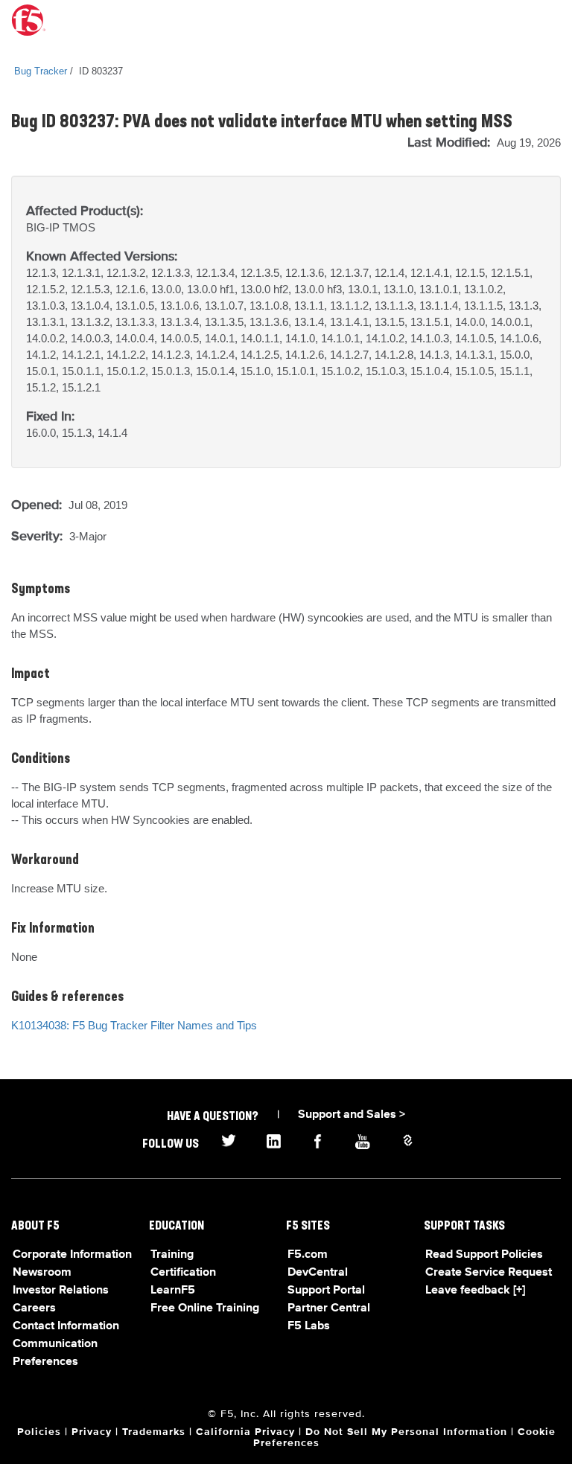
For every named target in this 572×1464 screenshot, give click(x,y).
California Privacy (245, 1432)
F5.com (307, 1255)
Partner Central (328, 1308)
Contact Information (66, 1326)
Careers (34, 1308)
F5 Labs (308, 1326)
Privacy (92, 1432)
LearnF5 (172, 1291)
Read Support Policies (484, 1255)
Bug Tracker (40, 71)
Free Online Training (204, 1308)
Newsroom (42, 1273)
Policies (39, 1432)
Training (172, 1255)
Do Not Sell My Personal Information (406, 1432)
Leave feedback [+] (475, 1291)
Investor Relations (61, 1291)
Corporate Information (72, 1255)
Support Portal (326, 1291)
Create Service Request (488, 1273)
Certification (183, 1273)
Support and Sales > (351, 1115)
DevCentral (317, 1273)
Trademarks (153, 1432)
